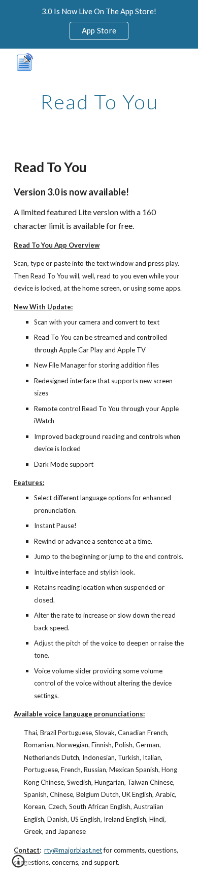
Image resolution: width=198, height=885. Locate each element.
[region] (99, 24)
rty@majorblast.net (73, 850)
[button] (18, 865)
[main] (99, 102)
